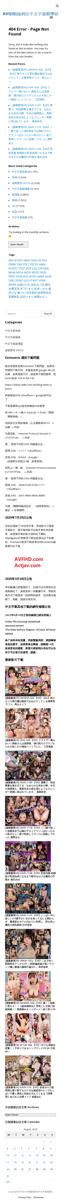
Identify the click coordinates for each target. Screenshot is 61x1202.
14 (37, 1155)
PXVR (19, 276)
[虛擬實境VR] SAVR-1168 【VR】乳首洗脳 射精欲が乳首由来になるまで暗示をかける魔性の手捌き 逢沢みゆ (30, 152)
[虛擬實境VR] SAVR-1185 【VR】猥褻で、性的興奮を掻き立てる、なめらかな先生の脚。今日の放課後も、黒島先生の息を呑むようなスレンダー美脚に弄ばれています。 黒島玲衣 (30, 113)
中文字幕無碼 (19, 217)
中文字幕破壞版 (21, 188)
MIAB (11, 272)
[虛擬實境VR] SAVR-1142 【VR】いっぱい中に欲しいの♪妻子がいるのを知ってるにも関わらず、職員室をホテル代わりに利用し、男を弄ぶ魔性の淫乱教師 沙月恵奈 (30, 920)
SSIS (26, 280)
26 (22, 1169)
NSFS (43, 272)
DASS (34, 260)
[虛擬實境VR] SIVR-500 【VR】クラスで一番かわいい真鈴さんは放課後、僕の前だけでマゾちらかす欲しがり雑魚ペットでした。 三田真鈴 (30, 743)
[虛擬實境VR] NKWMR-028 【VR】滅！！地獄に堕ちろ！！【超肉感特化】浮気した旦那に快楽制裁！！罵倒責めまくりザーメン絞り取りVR (30, 1006)
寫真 (14, 211)
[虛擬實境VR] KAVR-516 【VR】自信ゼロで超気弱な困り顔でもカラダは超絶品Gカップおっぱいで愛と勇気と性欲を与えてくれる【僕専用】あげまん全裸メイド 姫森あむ (29, 1092)
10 (8, 1155)
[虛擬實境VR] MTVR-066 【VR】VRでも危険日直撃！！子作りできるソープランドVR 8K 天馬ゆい (30, 1048)
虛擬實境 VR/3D (21, 183)
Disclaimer (39, 1197)
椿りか (21, 292)
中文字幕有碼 (19, 171)
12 (22, 1155)
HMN (42, 264)
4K (13, 205)
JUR (40, 268)
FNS (19, 264)
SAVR (48, 276)
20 (29, 1162)
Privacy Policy (24, 1197)
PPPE (11, 276)
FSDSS (34, 264)
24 (8, 1169)
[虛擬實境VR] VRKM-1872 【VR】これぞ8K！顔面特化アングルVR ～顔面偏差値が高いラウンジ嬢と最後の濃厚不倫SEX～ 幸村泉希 (29, 964)
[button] (52, 17)
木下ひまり (27, 288)
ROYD (32, 276)
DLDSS (42, 260)
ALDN (18, 260)
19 (22, 1162)
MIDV (27, 272)
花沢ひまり (27, 296)
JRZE (28, 268)
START (33, 280)
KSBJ (46, 268)
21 (37, 1162)
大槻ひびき (23, 284)
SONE (19, 280)
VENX (42, 280)
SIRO (11, 280)
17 (8, 1162)
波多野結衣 (44, 292)
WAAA (12, 284)
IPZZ (22, 268)
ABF (10, 260)
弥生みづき (38, 284)
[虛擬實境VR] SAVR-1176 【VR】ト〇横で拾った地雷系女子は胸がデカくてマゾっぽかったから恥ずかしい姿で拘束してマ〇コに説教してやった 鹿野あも (30, 135)
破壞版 (16, 194)
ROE (25, 276)
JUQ (34, 268)
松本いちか (41, 288)
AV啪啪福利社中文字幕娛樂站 (39, 1191)
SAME (40, 276)
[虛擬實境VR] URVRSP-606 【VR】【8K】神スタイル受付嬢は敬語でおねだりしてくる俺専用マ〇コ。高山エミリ (30, 701)
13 (29, 1155)
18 (15, 1162)
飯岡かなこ (41, 296)
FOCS (26, 264)
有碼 (14, 177)
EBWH (12, 264)
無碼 (14, 200)
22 (44, 1162)
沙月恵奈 (31, 292)
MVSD (35, 272)
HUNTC (13, 268)
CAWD (26, 260)
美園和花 (13, 296)
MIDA (19, 272)
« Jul (7, 1181)
